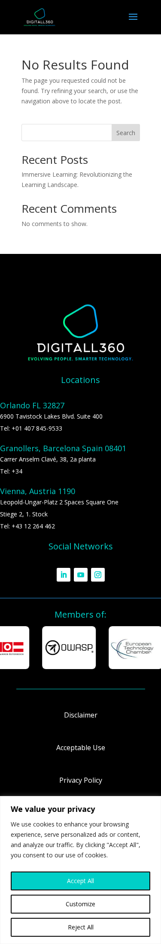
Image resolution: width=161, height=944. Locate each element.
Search (125, 133)
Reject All (81, 927)
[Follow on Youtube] (81, 575)
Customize (80, 904)
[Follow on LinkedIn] (63, 575)
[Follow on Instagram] (98, 575)
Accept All (80, 881)
